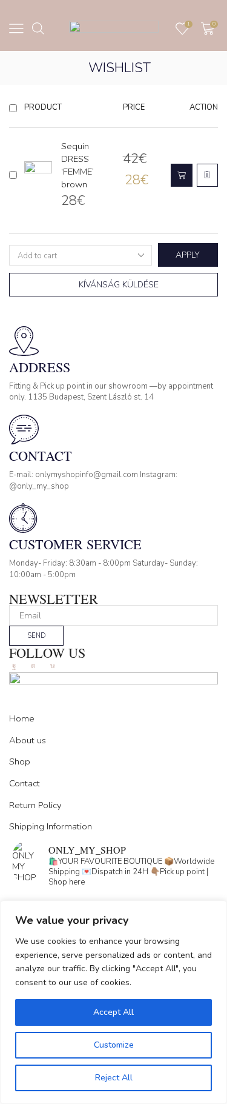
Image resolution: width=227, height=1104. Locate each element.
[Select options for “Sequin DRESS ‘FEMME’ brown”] (181, 175)
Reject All (114, 1077)
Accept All (113, 1012)
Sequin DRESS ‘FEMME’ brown (77, 165)
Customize (114, 1045)
